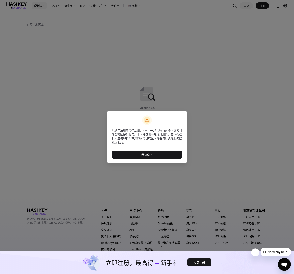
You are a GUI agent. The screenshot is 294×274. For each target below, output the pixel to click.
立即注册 (199, 262)
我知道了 (147, 155)
